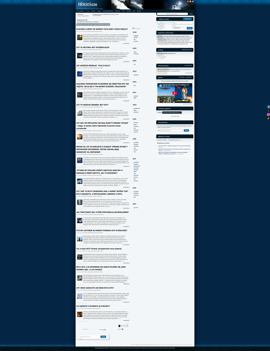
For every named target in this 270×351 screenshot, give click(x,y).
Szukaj (191, 13)
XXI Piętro (117, 11)
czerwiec (136, 126)
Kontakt (139, 11)
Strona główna (80, 11)
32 (127, 326)
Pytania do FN (82, 20)
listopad (136, 122)
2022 (134, 82)
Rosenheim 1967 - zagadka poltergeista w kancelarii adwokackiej (174, 145)
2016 (134, 188)
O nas (87, 11)
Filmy (123, 11)
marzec (136, 37)
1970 (134, 204)
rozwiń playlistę (174, 116)
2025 (134, 48)
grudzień (136, 75)
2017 (134, 159)
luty (135, 39)
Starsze (120, 329)
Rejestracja (188, 18)
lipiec (135, 52)
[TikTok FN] (268, 118)
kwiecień (136, 54)
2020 (134, 105)
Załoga (99, 11)
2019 (134, 119)
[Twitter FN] (268, 110)
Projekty (129, 11)
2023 (134, 71)
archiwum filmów (187, 104)
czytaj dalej (188, 73)
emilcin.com (189, 49)
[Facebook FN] (268, 106)
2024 (134, 61)
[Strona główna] (93, 9)
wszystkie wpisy (188, 65)
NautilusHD (188, 77)
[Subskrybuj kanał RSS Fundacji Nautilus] (190, 1)
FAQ (134, 11)
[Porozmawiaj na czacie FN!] (193, 1)
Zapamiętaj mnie (176, 27)
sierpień (136, 96)
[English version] (188, 1)
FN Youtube (182, 77)
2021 (134, 92)
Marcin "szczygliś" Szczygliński (186, 344)
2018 (134, 139)
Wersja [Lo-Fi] (133, 344)
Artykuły (93, 11)
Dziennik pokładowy (108, 11)
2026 (134, 32)
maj (135, 85)
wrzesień (136, 146)
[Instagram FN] (268, 114)
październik (137, 108)
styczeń (136, 41)
